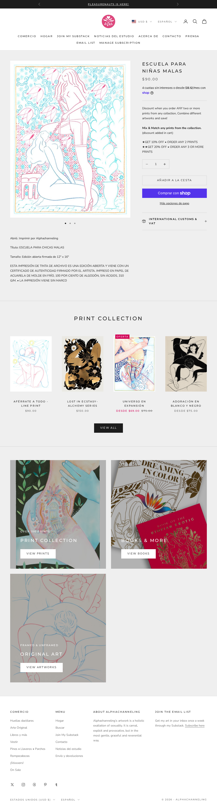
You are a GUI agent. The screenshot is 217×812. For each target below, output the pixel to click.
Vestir (14, 742)
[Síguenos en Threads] (34, 785)
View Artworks (41, 667)
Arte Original (18, 728)
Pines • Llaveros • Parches (27, 749)
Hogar (46, 36)
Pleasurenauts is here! (108, 4)
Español (165, 21)
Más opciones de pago (174, 203)
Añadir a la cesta (174, 180)
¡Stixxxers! (17, 763)
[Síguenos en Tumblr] (56, 785)
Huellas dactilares (22, 721)
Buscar (60, 728)
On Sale (15, 770)
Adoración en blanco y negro (186, 403)
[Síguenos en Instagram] (23, 785)
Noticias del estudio (114, 36)
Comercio (27, 36)
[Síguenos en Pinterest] (45, 785)
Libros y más (18, 735)
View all (108, 428)
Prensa (192, 36)
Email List (86, 42)
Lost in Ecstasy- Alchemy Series (82, 403)
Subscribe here (194, 726)
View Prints (38, 554)
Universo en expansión (134, 403)
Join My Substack (73, 36)
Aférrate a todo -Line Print (31, 403)
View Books (138, 554)
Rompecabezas (20, 756)
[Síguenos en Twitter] (12, 785)
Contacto (172, 36)
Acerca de (148, 36)
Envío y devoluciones (69, 756)
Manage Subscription (119, 42)
